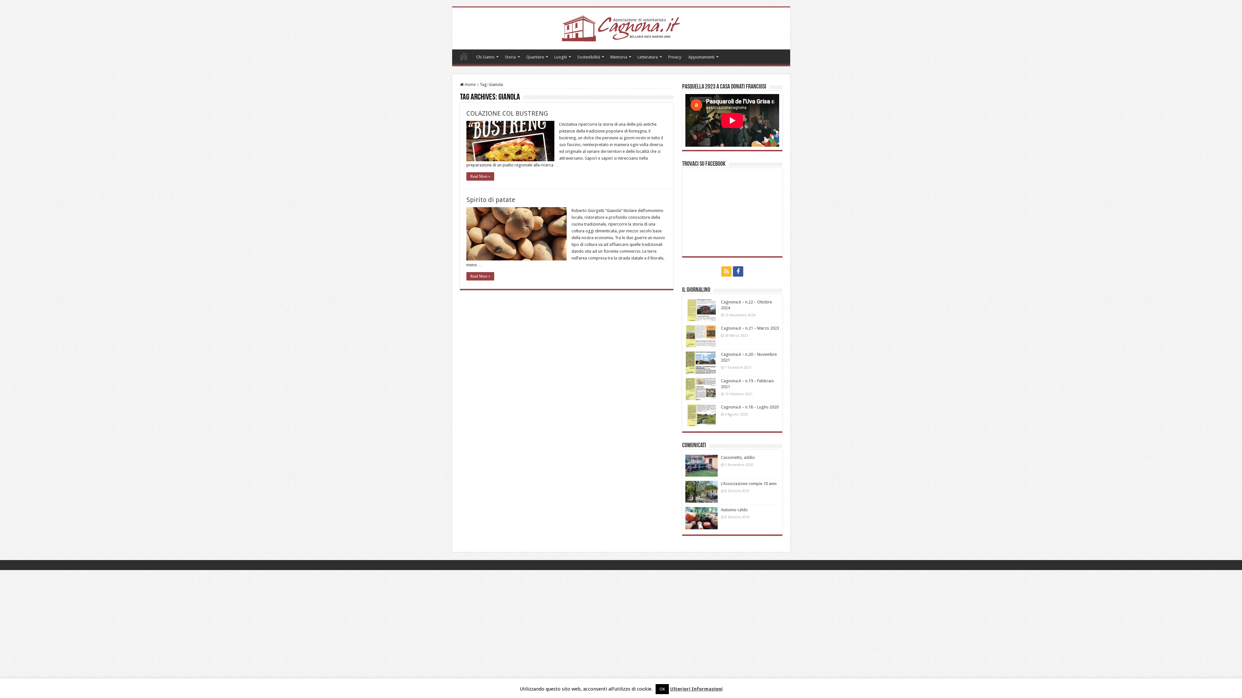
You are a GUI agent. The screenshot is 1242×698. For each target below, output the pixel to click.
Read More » (480, 176)
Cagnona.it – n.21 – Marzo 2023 (750, 328)
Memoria (618, 57)
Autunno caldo (734, 509)
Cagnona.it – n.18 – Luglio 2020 (750, 407)
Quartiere (535, 57)
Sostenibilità (588, 57)
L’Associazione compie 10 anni (749, 483)
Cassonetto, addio (738, 457)
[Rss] (726, 271)
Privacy (674, 57)
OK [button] (662, 689)
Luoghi (560, 57)
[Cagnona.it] (621, 27)
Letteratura (647, 57)
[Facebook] (738, 271)
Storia (510, 57)
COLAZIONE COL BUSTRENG (507, 113)
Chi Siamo (485, 57)
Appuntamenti (701, 57)
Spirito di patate (490, 200)
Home (463, 56)
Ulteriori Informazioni (696, 689)
